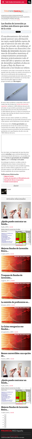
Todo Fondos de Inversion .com (14, 2)
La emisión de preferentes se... (15, 302)
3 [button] (5, 420)
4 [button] (5, 422)
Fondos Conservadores (11, 182)
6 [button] (5, 427)
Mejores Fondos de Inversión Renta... (14, 250)
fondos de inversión (10, 50)
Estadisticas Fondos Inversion (9, 15)
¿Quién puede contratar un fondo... (13, 223)
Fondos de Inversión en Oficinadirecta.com (16, 178)
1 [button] (5, 415)
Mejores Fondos (9, 176)
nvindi (18, 19)
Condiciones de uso (5, 436)
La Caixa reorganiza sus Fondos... (12, 328)
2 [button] (5, 418)
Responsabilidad (14, 436)
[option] (16, 242)
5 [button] (5, 424)
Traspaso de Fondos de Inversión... (11, 276)
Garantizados (10, 17)
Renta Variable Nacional (12, 18)
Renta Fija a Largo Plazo (20, 17)
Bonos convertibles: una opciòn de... (16, 354)
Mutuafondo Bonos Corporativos (14, 180)
